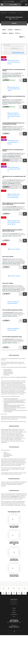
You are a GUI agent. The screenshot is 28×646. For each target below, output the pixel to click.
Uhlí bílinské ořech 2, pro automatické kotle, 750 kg (13, 97)
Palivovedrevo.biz (14, 604)
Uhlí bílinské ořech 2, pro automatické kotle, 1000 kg (13, 70)
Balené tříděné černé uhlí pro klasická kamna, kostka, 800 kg (12, 230)
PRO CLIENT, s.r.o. (15, 633)
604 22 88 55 (14, 621)
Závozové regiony (14, 614)
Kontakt (14, 610)
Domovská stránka (15, 18)
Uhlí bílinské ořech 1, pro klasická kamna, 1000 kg (12, 150)
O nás (14, 616)
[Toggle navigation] (2, 4)
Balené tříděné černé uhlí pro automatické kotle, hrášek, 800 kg (13, 204)
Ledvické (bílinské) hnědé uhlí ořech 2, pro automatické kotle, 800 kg (13, 123)
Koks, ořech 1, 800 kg (7, 283)
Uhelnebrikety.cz (14, 603)
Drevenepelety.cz (14, 601)
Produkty (14, 608)
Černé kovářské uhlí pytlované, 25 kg (12, 336)
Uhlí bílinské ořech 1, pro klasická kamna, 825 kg (14, 177)
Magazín (14, 612)
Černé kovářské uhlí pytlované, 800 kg (12, 310)
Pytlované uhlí (4, 12)
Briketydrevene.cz (14, 600)
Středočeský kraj (12, 12)
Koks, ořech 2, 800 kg (7, 256)
